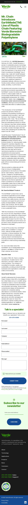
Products (4, 459)
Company (4, 336)
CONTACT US (19, 1)
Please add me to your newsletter (13, 373)
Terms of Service (15, 389)
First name (4, 320)
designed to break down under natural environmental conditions (13, 100)
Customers (4, 466)
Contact (3, 469)
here (11, 249)
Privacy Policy (4, 500)
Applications (5, 456)
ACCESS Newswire (18, 61)
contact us (16, 304)
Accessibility (4, 502)
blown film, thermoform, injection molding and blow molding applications (12, 300)
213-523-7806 (6, 477)
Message (4, 359)
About (3, 449)
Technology (5, 453)
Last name (4, 328)
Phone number (5, 351)
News (3, 463)
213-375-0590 (14, 317)
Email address (5, 343)
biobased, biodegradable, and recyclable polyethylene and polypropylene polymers (13, 138)
